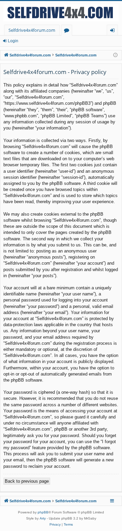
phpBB (43, 512)
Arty (43, 518)
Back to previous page (27, 481)
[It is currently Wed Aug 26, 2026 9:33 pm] (115, 55)
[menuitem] (55, 525)
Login (13, 41)
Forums (68, 31)
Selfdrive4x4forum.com (31, 30)
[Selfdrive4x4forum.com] (61, 13)
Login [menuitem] (114, 31)
